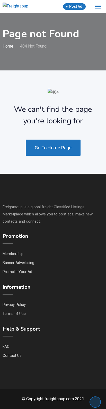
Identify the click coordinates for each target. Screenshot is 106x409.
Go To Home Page (53, 147)
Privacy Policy (14, 304)
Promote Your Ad (17, 271)
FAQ (6, 346)
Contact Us (12, 355)
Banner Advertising (18, 262)
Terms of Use (14, 313)
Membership (13, 253)
